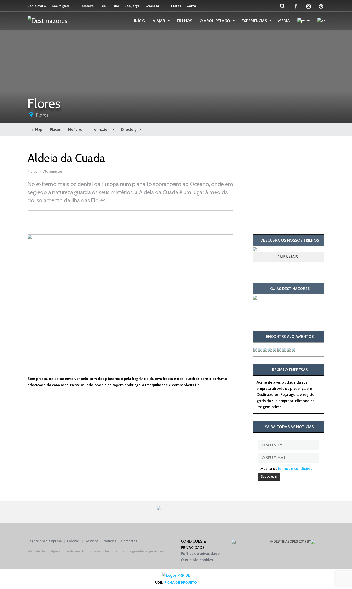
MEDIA (284, 20)
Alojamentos (53, 171)
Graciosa (152, 6)
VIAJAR (159, 20)
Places (55, 129)
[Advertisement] (130, 221)
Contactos (129, 541)
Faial (115, 6)
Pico (102, 6)
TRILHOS (184, 20)
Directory (129, 129)
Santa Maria (37, 6)
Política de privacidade (200, 553)
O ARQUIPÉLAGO (215, 20)
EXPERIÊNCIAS (255, 20)
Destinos (91, 541)
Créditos (73, 541)
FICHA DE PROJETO (180, 582)
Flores (176, 6)
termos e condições (295, 468)
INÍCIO (139, 20)
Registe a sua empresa (45, 541)
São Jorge (132, 6)
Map (37, 129)
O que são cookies (197, 559)
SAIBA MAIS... (288, 257)
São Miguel (60, 6)
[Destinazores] (47, 20)
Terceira (87, 6)
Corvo (191, 6)
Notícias (75, 129)
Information (100, 129)
